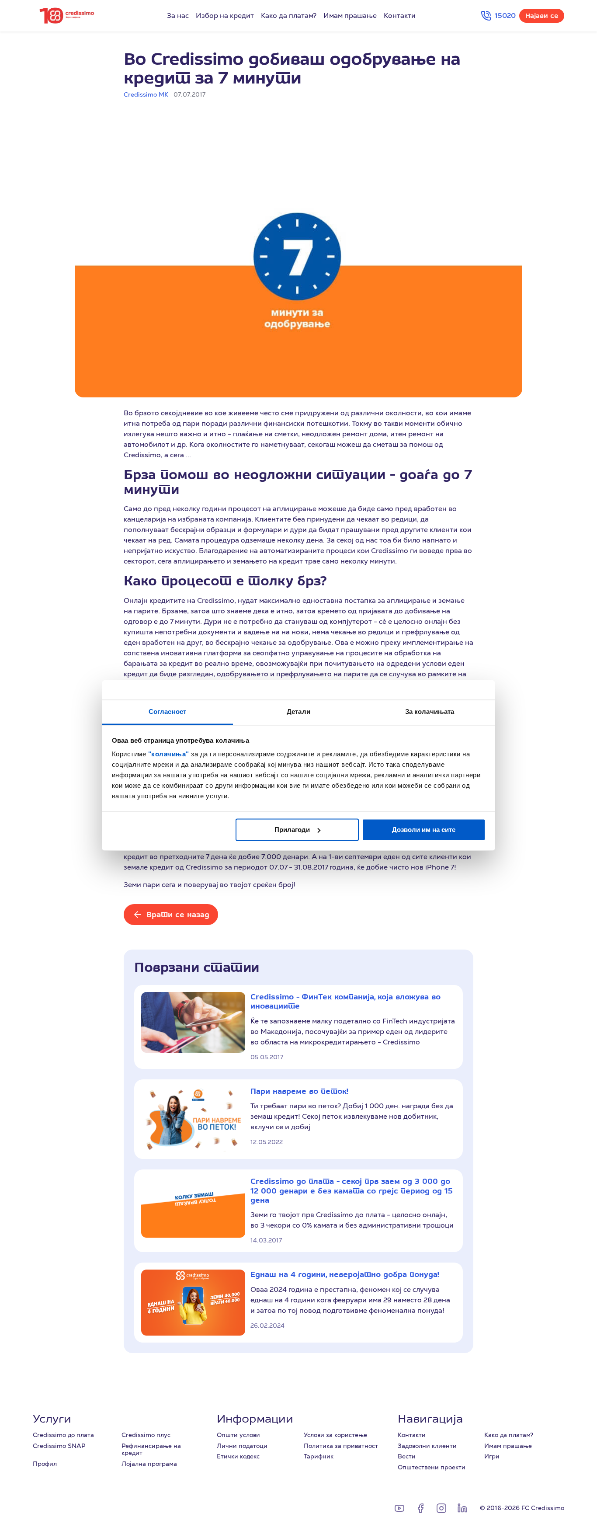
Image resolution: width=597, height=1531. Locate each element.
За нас (178, 16)
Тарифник (318, 1456)
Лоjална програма (149, 1464)
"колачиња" (169, 754)
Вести (407, 1456)
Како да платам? (288, 16)
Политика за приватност (341, 1446)
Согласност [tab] (167, 711)
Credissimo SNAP (59, 1446)
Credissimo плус (145, 1435)
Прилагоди (292, 829)
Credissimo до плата (63, 1435)
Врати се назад (177, 914)
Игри (492, 1456)
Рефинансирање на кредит (151, 1449)
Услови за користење (335, 1435)
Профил (45, 1464)
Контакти (400, 16)
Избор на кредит (225, 16)
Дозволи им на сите (423, 829)
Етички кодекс (238, 1456)
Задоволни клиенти (427, 1446)
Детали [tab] (298, 711)
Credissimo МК (146, 94)
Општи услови (238, 1435)
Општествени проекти (431, 1467)
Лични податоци (242, 1446)
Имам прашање (350, 16)
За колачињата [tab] (429, 711)
